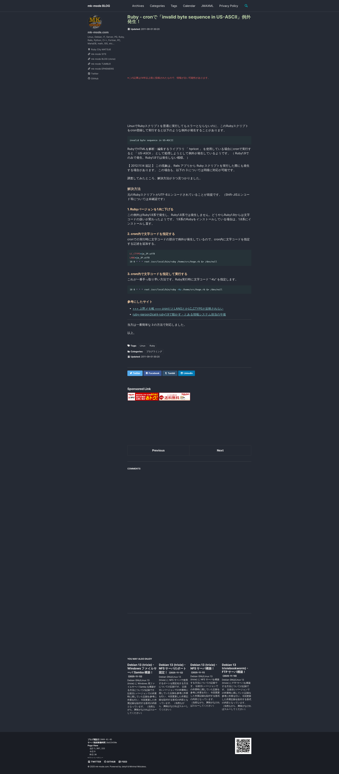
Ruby (152, 345)
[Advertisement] (189, 53)
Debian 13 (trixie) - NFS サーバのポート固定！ (172, 668)
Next (220, 450)
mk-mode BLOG (99, 6)
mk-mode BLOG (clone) (102, 59)
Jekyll (124, 766)
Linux (142, 345)
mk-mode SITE (98, 54)
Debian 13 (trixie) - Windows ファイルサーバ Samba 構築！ (142, 668)
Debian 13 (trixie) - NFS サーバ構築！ (203, 666)
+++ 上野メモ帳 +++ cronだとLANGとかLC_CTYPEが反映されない (178, 308)
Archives (138, 6)
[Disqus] (189, 504)
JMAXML (207, 6)
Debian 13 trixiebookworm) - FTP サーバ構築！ (235, 668)
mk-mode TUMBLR (100, 64)
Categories (157, 6)
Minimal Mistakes (137, 766)
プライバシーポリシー (96, 758)
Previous (158, 450)
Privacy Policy (228, 6)
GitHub (94, 78)
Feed (124, 761)
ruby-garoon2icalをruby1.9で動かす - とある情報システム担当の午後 (179, 314)
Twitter (94, 73)
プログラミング (154, 351)
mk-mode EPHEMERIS (102, 68)
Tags (174, 6)
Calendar (189, 6)
